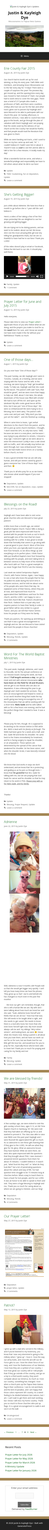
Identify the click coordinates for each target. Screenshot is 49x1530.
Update (10, 170)
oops (34, 487)
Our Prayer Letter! (17, 1216)
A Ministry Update (14, 1466)
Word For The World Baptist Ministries (24, 656)
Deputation (11, 483)
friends (18, 637)
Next (33, 1432)
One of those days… (18, 359)
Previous (9, 1432)
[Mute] (37, 276)
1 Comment (12, 287)
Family (9, 284)
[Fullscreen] (41, 276)
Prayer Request (21, 804)
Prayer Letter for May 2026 (19, 1458)
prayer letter (12, 1288)
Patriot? (9, 1305)
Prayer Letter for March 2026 (20, 1462)
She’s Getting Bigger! (19, 194)
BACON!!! (10, 487)
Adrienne (10, 821)
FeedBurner (31, 1509)
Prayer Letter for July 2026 (18, 1454)
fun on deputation (30, 174)
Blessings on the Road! (20, 504)
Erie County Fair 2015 (19, 68)
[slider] (22, 276)
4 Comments (12, 1202)
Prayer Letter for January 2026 (20, 1470)
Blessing (10, 637)
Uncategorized (13, 1415)
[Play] (7, 276)
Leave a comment (14, 180)
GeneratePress (24, 1526)
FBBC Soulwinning (14, 174)
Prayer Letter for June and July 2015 (22, 303)
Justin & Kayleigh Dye (24, 15)
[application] (24, 267)
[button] (24, 267)
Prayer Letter (34, 322)
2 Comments (12, 640)
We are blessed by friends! (23, 1078)
